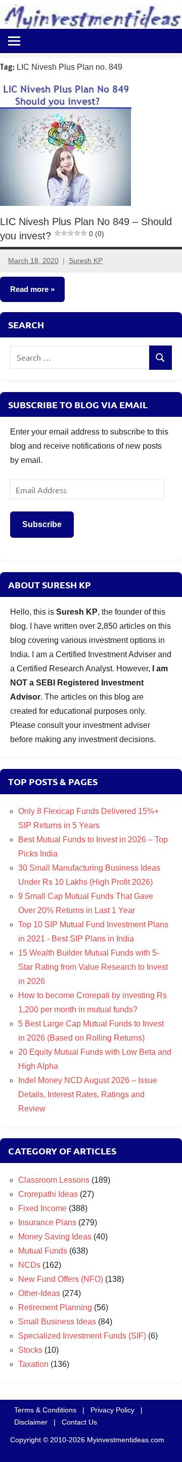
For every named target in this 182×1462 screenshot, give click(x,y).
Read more (29, 289)
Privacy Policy (112, 1410)
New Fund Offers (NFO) (60, 1279)
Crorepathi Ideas (48, 1194)
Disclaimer (31, 1422)
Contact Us (79, 1422)
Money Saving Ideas (55, 1236)
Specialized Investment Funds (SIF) (82, 1335)
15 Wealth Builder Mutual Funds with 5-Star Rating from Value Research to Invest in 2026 (93, 967)
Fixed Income (42, 1208)
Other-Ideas (39, 1293)
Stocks (30, 1350)
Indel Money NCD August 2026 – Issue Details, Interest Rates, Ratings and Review (87, 1094)
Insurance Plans (47, 1222)
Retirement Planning (55, 1307)
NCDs (29, 1265)
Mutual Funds (42, 1250)
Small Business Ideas (57, 1321)
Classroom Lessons (53, 1180)
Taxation (33, 1364)
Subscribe (42, 524)
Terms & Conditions (45, 1410)
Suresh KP (86, 260)
